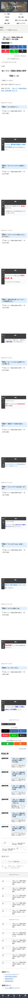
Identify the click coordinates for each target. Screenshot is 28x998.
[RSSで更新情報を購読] (20, 743)
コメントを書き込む (14, 861)
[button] (22, 51)
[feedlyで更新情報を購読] (7, 743)
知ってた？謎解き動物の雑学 (9, 724)
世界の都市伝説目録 (10, 976)
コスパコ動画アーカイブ (12, 988)
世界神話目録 (8, 981)
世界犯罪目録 (8, 978)
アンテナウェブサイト (11, 974)
